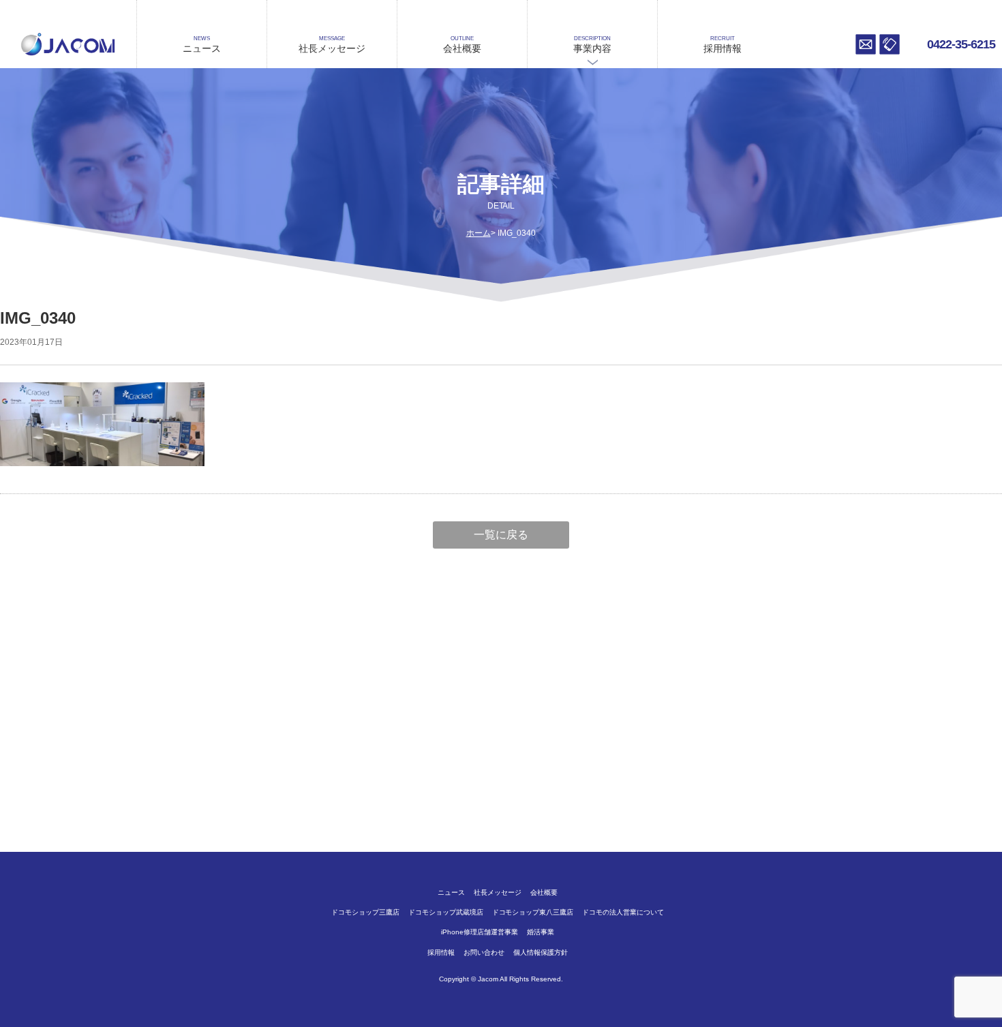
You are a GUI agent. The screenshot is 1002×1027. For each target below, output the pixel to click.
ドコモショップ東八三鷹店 (533, 912)
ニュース (202, 44)
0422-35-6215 (961, 44)
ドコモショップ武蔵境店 (445, 912)
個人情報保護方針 (540, 952)
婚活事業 (540, 932)
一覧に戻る (501, 534)
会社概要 (462, 44)
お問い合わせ (865, 44)
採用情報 (722, 44)
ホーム (478, 233)
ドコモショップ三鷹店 (365, 912)
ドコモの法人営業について (623, 912)
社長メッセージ (332, 44)
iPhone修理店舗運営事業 (479, 932)
